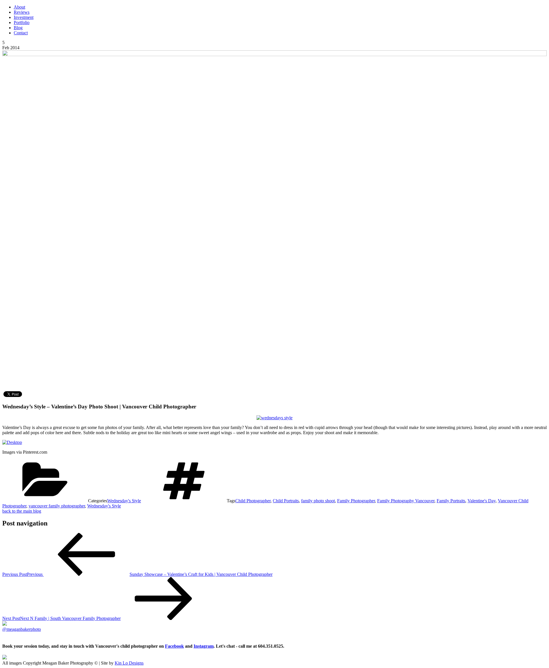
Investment (23, 17)
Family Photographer (356, 500)
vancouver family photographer (57, 505)
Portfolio (21, 22)
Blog (18, 27)
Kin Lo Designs (129, 663)
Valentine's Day (482, 500)
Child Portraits (286, 500)
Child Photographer (252, 500)
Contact (21, 32)
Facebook (174, 646)
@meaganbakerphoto (21, 629)
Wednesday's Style (124, 500)
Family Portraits (451, 500)
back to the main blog (21, 511)
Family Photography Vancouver (405, 500)
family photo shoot (318, 500)
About (19, 7)
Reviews (21, 12)
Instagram (204, 646)
